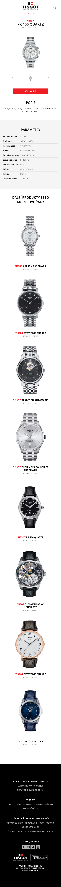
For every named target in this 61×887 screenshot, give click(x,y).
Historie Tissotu (25, 804)
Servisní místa (30, 808)
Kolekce (10, 804)
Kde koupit (30, 91)
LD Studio (35, 870)
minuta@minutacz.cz (41, 831)
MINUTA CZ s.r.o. (37, 868)
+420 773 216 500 (18, 831)
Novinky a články (45, 804)
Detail (30, 270)
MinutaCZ (32, 13)
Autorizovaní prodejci (30, 785)
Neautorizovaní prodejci (30, 790)
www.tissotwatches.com (30, 866)
